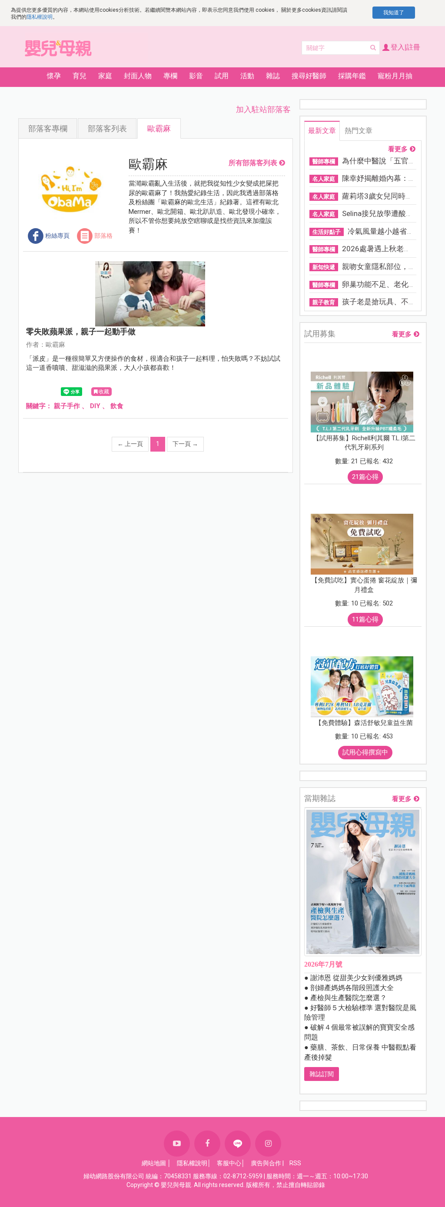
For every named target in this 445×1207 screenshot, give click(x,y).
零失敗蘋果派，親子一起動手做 (81, 331)
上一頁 (130, 443)
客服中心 (229, 1163)
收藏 (104, 392)
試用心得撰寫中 (365, 752)
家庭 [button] (105, 76)
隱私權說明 (40, 17)
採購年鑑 (352, 76)
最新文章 (322, 130)
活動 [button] (247, 76)
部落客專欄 (47, 128)
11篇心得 (365, 619)
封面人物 (138, 76)
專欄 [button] (170, 76)
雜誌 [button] (273, 76)
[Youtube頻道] (177, 1144)
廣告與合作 (266, 1163)
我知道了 (393, 13)
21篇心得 (365, 477)
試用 (222, 76)
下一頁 (185, 443)
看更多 (398, 149)
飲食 (116, 406)
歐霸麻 (159, 128)
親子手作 (67, 406)
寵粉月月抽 (395, 76)
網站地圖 (154, 1163)
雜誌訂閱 (321, 1074)
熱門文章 (358, 130)
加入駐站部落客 (263, 109)
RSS (295, 1163)
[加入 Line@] (238, 1144)
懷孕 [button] (54, 76)
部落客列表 (107, 128)
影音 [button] (196, 76)
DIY (95, 406)
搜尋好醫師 (309, 76)
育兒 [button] (79, 76)
